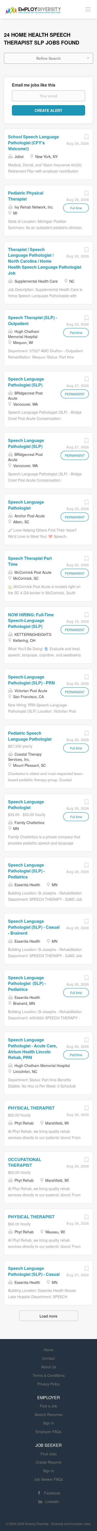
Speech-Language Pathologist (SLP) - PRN (31, 680)
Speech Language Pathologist (26, 505)
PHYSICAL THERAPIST (31, 1108)
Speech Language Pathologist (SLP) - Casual (33, 1271)
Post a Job (48, 1405)
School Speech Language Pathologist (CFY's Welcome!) (33, 143)
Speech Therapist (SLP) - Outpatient (32, 320)
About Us (48, 1366)
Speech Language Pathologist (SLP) (26, 382)
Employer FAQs (48, 1431)
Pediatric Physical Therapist (25, 196)
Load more (48, 1316)
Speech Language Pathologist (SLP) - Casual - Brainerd (33, 927)
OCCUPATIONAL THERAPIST (24, 1162)
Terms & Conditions (49, 1375)
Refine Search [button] (48, 58)
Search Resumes (48, 1414)
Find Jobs (49, 1453)
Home (49, 1349)
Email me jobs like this (33, 85)
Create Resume (49, 1462)
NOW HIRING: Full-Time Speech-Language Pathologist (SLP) (31, 620)
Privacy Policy (48, 1383)
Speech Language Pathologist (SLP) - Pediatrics (26, 871)
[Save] (86, 138)
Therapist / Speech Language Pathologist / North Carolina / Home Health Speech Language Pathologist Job (44, 261)
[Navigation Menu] (88, 9)
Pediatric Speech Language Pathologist (29, 736)
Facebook (52, 1493)
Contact (48, 1358)
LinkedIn (52, 1501)
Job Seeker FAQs (48, 1479)
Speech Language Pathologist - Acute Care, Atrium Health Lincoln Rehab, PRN (32, 1049)
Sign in (48, 1423)
